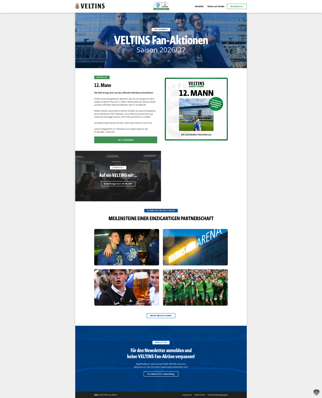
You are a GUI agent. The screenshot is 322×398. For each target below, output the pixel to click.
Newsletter (237, 6)
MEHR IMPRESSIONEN (161, 315)
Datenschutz (199, 395)
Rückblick (199, 6)
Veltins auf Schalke (215, 6)
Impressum (187, 395)
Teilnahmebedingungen (218, 395)
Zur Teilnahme (126, 139)
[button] (316, 392)
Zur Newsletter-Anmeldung (160, 374)
